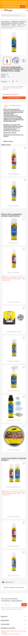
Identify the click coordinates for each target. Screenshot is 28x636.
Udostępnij (9, 81)
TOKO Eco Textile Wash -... (14, 174)
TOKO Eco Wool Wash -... (14, 205)
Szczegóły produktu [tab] (15, 105)
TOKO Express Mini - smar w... (14, 331)
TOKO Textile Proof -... (14, 243)
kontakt (23, 1)
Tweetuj (12, 81)
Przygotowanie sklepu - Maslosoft (10, 634)
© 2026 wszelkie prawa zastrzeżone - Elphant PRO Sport (13, 631)
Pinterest (16, 81)
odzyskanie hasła (14, 6)
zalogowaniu (20, 86)
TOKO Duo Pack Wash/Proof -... (14, 487)
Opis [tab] (5, 105)
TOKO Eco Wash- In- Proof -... (14, 420)
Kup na (14, 98)
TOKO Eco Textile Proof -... (14, 390)
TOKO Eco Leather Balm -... (14, 450)
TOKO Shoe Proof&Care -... (14, 361)
